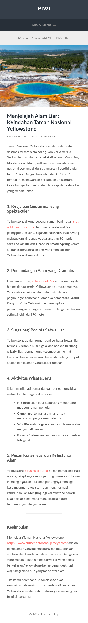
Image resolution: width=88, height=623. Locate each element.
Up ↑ (55, 614)
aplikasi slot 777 (43, 281)
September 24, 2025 (21, 136)
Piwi (44, 8)
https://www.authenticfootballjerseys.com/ (37, 543)
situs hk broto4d (36, 471)
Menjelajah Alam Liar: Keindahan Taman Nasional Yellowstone (39, 122)
